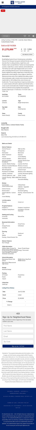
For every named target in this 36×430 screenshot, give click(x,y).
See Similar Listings (27, 54)
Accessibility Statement (12, 405)
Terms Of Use (12, 402)
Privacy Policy (23, 402)
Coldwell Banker (13, 391)
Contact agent (5, 35)
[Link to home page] (18, 2)
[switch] (25, 36)
